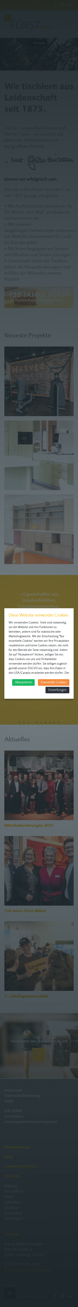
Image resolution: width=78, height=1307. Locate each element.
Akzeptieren (23, 682)
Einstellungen (57, 690)
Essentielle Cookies (54, 682)
